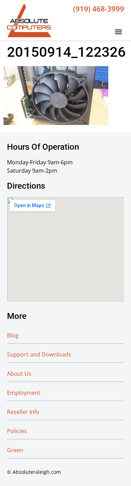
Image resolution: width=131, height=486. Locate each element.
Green (15, 450)
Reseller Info (23, 412)
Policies (17, 431)
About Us (19, 373)
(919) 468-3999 (98, 9)
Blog (13, 335)
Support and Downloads (39, 354)
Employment (24, 393)
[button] (118, 31)
